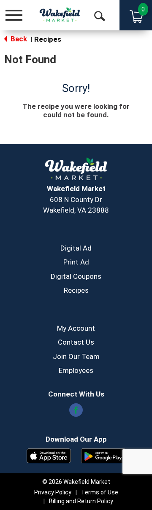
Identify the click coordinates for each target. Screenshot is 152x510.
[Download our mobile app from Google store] (103, 455)
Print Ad (76, 262)
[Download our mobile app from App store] (49, 455)
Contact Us (76, 342)
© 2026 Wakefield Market (76, 481)
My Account (76, 328)
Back (18, 39)
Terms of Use (99, 492)
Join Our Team (76, 356)
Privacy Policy (52, 492)
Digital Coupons (76, 276)
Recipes (47, 39)
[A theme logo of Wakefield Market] (59, 14)
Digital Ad (76, 248)
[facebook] (76, 412)
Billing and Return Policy (81, 501)
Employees (76, 370)
